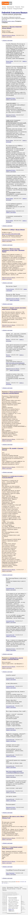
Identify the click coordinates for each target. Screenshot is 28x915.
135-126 (5, 883)
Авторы (4, 6)
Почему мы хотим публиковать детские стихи (11, 249)
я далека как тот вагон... (16, 476)
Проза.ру (4, 890)
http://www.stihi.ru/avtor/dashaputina (15, 363)
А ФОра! (12, 229)
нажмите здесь (11, 909)
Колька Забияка (6, 28)
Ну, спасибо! (13, 448)
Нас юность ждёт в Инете (17, 816)
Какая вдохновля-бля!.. (16, 391)
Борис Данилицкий (7, 848)
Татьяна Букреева (10, 289)
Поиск (22, 6)
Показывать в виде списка (8, 21)
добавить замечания (7, 40)
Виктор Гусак (6, 818)
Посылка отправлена (15, 26)
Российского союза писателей (11, 913)
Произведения (10, 6)
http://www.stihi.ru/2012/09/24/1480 (11, 234)
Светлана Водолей (7, 477)
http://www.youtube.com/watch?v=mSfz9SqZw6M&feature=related (15, 772)
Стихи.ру (24, 888)
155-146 (22, 881)
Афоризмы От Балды (10, 98)
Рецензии (17, 6)
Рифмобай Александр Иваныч (14, 12)
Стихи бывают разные (16, 847)
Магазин (4, 8)
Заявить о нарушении (7, 36)
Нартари (14, 309)
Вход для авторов (17, 8)
